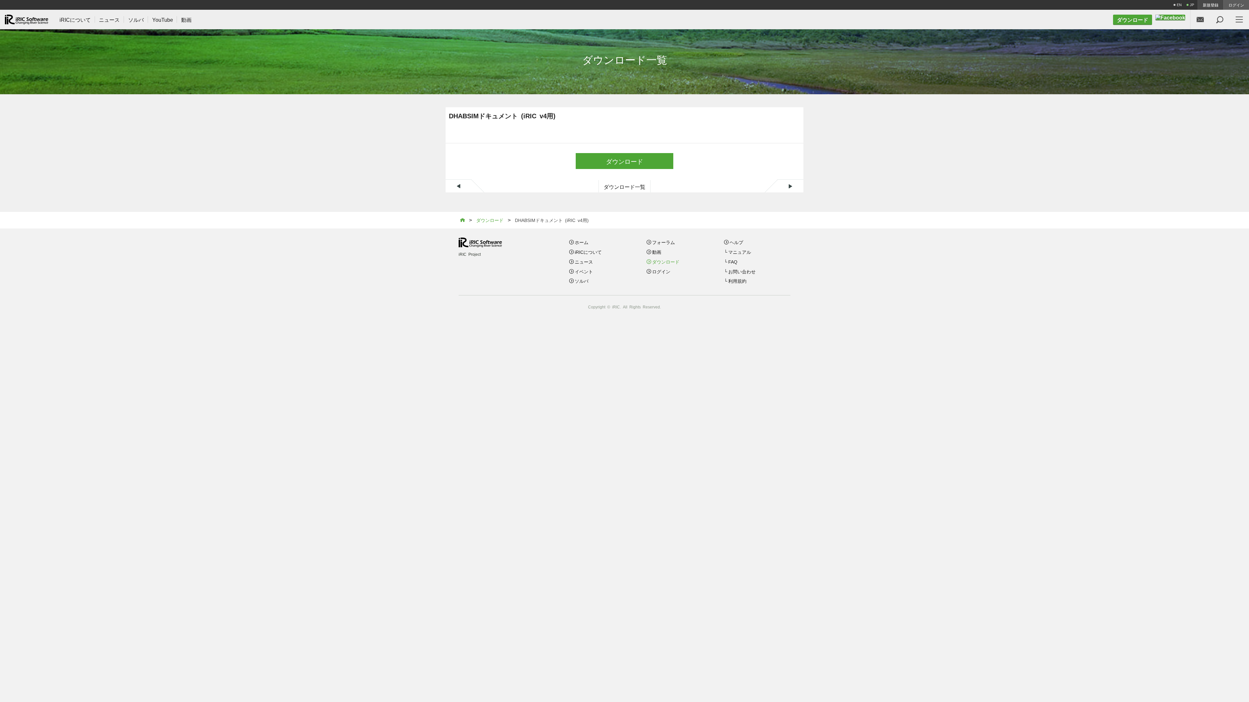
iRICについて (588, 252)
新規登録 (1210, 5)
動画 (656, 252)
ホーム (581, 242)
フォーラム (663, 242)
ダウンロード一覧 (624, 186)
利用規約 (737, 281)
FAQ (732, 261)
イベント (584, 271)
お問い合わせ (742, 271)
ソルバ (581, 281)
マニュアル (739, 252)
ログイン (1236, 5)
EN (1179, 4)
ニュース (584, 261)
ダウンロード (624, 161)
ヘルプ (736, 242)
